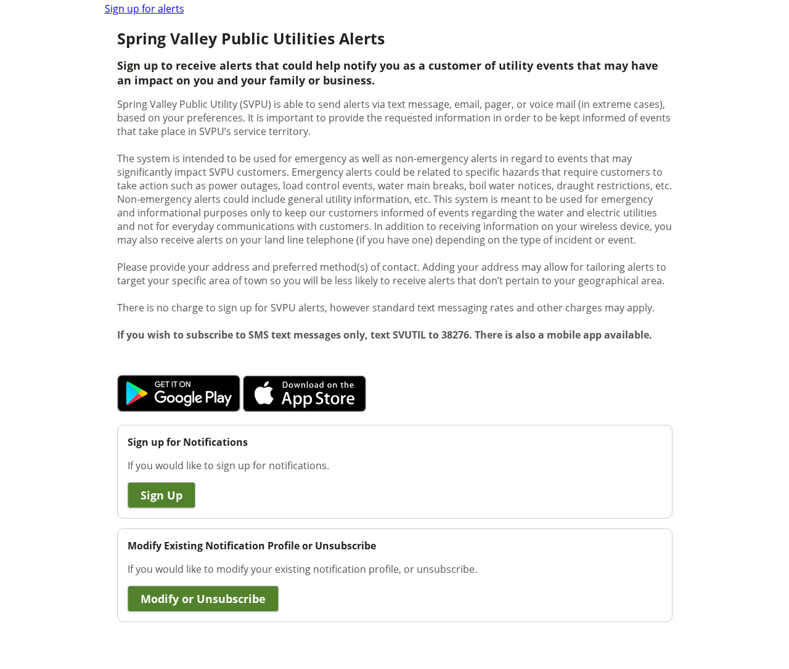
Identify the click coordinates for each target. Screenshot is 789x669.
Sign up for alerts (144, 8)
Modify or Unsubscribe (203, 598)
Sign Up (161, 495)
